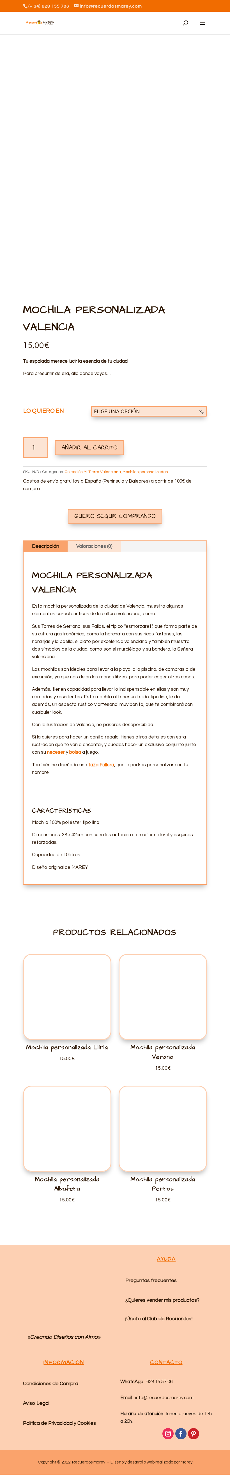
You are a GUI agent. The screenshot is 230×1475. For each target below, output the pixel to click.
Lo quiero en (43, 411)
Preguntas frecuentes (151, 1280)
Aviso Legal (36, 1403)
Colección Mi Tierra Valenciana (93, 472)
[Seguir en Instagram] (168, 1433)
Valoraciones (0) (94, 546)
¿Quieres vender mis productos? (162, 1300)
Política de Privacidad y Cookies (59, 1423)
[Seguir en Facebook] (181, 1433)
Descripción (45, 546)
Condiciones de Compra (50, 1383)
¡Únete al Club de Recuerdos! (158, 1318)
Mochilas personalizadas (145, 472)
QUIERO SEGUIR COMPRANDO (115, 516)
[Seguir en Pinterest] (193, 1433)
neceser (56, 752)
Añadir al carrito (89, 448)
